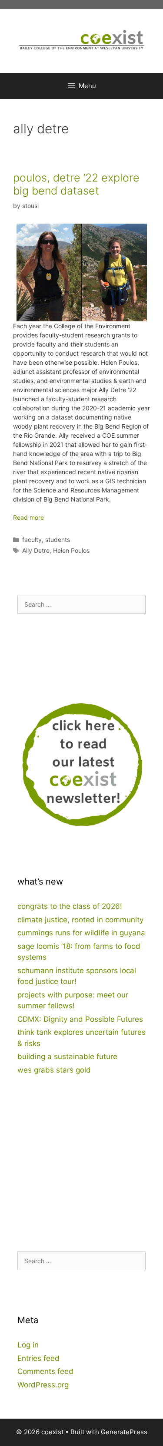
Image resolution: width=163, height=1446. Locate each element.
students (57, 539)
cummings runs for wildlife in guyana (81, 932)
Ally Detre (36, 550)
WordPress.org (43, 1384)
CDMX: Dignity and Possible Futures (80, 1019)
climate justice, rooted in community (80, 919)
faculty (32, 539)
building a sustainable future (67, 1056)
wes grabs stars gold (54, 1070)
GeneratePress (124, 1432)
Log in (28, 1344)
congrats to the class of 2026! (69, 906)
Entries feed (38, 1358)
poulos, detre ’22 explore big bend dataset (76, 184)
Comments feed (45, 1371)
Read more (28, 517)
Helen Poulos (71, 550)
